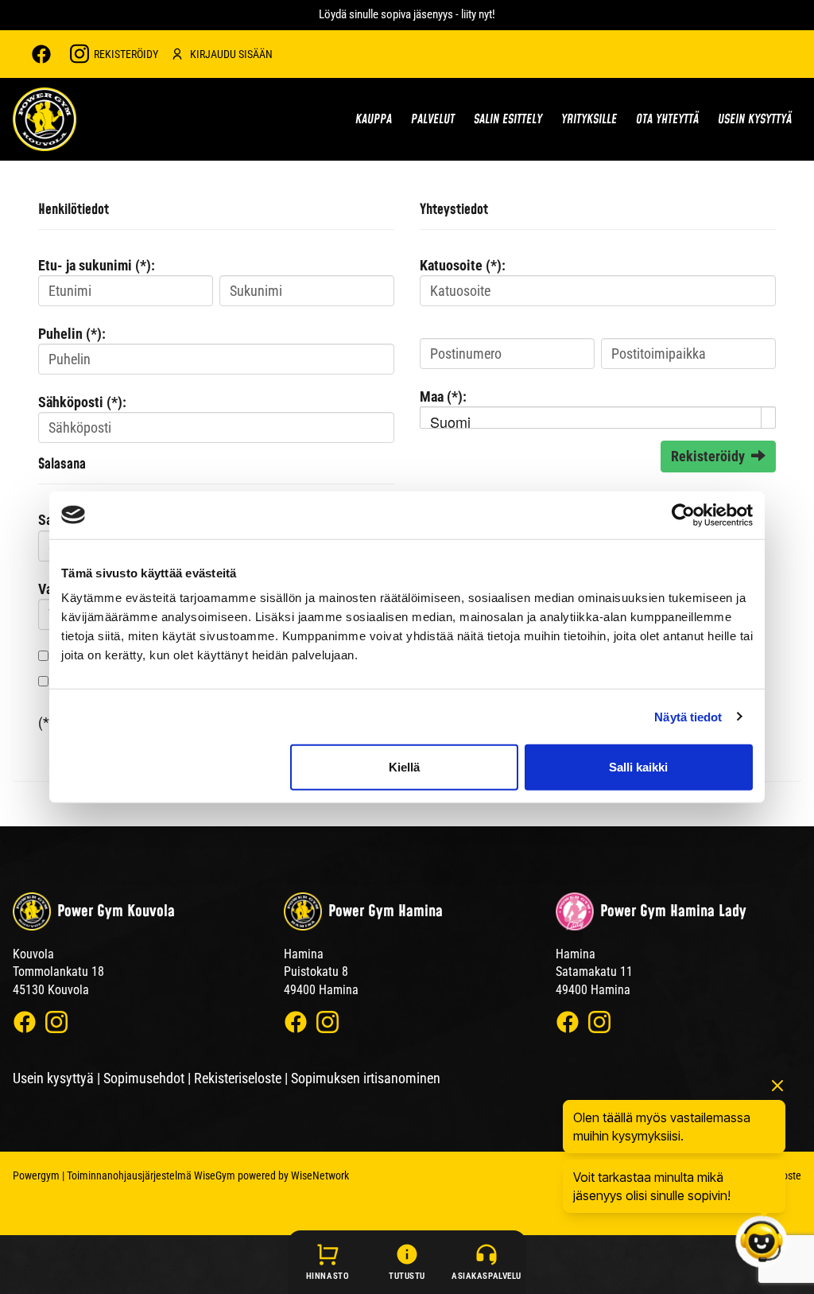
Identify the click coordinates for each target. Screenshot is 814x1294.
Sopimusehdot (143, 1078)
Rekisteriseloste (237, 1078)
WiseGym (214, 1175)
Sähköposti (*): (82, 402)
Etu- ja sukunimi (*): (96, 265)
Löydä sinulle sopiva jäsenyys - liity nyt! (407, 14)
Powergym (36, 1175)
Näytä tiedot (688, 716)
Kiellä (404, 767)
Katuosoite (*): (463, 265)
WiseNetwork (320, 1175)
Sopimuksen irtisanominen (365, 1078)
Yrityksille (589, 119)
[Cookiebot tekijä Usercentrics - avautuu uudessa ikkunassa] (683, 515)
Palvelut (433, 119)
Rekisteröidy (126, 54)
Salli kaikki (638, 767)
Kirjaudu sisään (231, 54)
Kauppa (373, 119)
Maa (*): (443, 396)
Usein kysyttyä (755, 119)
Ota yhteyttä (667, 119)
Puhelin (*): (72, 333)
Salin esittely (508, 119)
